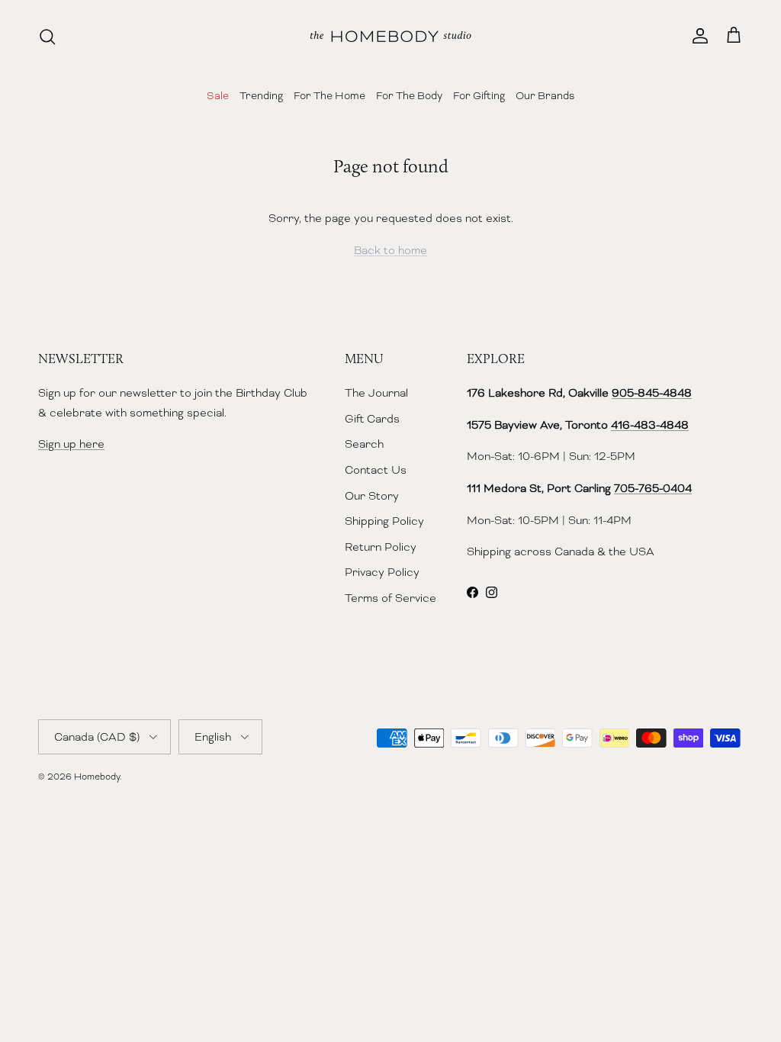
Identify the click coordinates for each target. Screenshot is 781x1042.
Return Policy (380, 547)
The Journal (376, 392)
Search (364, 444)
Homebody (97, 776)
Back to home (390, 250)
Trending (261, 95)
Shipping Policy (384, 521)
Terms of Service (390, 598)
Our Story (372, 495)
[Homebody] (390, 36)
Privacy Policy (382, 572)
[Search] (47, 36)
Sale (218, 95)
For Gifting (479, 95)
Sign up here (71, 444)
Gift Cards (372, 418)
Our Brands (545, 95)
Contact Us (376, 470)
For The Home (329, 95)
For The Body (409, 95)
